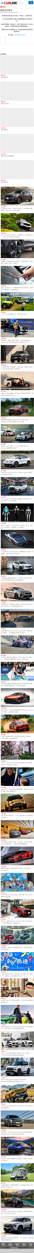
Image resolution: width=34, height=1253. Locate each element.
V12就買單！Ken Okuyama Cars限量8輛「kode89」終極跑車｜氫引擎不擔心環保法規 (17, 552)
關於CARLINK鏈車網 (7, 156)
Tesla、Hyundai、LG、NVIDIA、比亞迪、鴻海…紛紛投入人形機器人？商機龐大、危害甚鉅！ (17, 526)
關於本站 (3, 7)
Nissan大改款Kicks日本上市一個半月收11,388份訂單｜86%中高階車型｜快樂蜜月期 (16, 922)
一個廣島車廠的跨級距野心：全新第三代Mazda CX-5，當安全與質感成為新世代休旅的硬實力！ (17, 579)
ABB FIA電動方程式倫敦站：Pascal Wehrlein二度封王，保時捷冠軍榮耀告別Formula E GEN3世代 (16, 658)
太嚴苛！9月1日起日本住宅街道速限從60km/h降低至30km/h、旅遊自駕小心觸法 (16, 764)
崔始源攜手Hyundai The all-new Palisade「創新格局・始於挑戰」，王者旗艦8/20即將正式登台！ (17, 632)
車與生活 (3, 682)
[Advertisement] (17, 48)
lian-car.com (14, 1248)
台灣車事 (3, 338)
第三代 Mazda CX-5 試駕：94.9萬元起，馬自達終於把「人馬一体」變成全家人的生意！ (17, 236)
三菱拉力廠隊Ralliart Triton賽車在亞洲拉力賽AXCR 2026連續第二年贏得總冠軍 (16, 737)
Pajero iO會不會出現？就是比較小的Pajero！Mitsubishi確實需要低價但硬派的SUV (14, 1080)
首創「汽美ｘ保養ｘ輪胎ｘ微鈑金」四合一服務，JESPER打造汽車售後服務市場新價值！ (15, 1054)
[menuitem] (3, 3)
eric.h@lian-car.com (20, 35)
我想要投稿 (4, 77)
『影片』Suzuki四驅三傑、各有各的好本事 (13, 314)
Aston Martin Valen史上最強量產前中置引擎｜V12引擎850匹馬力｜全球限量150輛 (17, 711)
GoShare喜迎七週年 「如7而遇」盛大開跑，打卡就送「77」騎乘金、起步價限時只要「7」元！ (17, 975)
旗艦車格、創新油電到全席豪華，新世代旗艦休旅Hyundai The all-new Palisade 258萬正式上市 (15, 341)
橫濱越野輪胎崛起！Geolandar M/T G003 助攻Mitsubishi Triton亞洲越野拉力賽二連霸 (14, 420)
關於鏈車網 (3, 1244)
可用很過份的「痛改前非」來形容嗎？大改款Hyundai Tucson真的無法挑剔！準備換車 (17, 368)
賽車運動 (3, 418)
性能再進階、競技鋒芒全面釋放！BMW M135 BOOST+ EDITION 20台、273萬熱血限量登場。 (17, 605)
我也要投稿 (31, 1244)
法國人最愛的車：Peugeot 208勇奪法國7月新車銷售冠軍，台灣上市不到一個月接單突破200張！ (17, 1028)
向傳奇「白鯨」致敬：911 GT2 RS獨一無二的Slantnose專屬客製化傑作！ (14, 447)
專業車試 (3, 233)
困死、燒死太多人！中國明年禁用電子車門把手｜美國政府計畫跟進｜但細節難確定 (17, 289)
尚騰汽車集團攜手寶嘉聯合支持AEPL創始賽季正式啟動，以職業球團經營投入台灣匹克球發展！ (16, 684)
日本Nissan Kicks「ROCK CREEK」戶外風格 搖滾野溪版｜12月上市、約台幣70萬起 (17, 209)
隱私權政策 (4, 182)
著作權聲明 (4, 130)
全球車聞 (3, 207)
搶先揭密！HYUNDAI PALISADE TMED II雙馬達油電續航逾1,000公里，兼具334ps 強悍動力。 (16, 1133)
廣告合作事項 (5, 103)
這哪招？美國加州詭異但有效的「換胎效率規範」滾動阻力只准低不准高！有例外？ (17, 262)
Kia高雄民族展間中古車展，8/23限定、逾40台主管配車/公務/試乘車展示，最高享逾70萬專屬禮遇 (16, 843)
